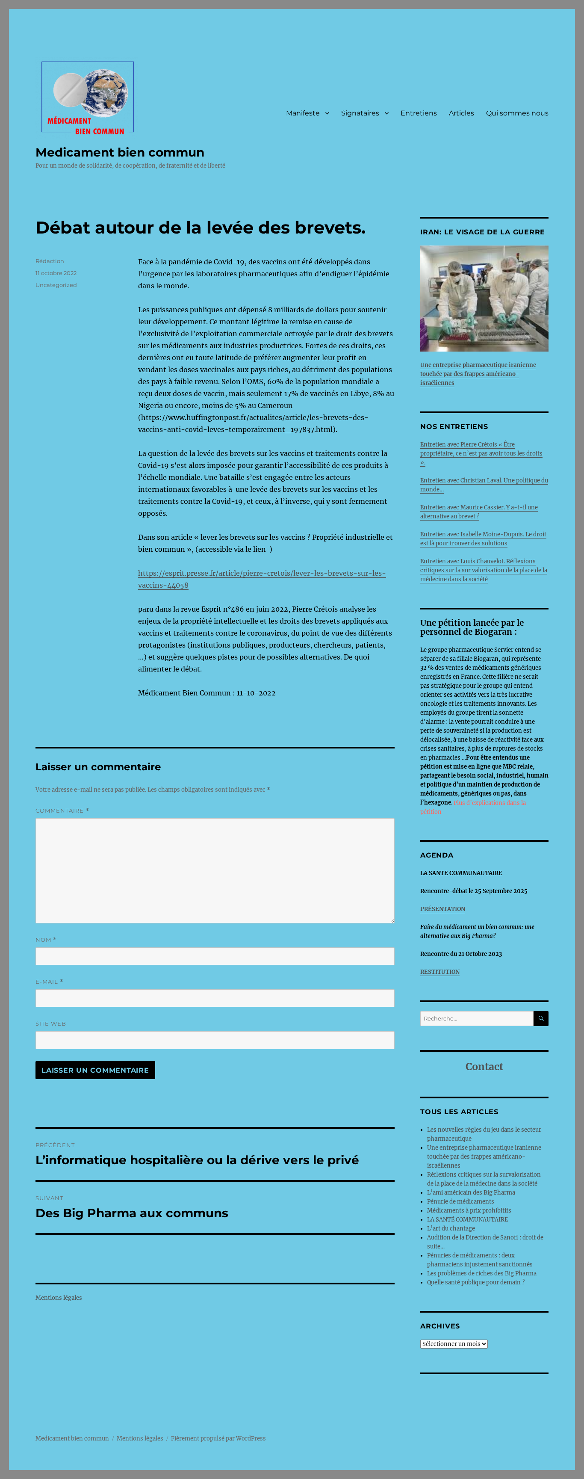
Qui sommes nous (517, 113)
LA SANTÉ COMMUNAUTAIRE (467, 1219)
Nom (46, 940)
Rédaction (49, 260)
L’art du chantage (451, 1228)
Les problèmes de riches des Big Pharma (482, 1273)
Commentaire (62, 810)
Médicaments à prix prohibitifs (470, 1210)
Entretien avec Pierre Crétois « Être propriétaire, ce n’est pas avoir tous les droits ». (481, 453)
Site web (50, 1023)
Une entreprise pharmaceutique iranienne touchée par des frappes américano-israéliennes (484, 1156)
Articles (461, 113)
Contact (484, 1066)
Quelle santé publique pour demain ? (476, 1282)
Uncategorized (56, 284)
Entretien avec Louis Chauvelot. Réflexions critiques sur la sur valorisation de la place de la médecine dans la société (483, 570)
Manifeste (303, 113)
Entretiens (419, 113)
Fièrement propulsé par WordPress (218, 1438)
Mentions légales (58, 1298)
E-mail (49, 981)
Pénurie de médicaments (461, 1201)
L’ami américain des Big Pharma (471, 1192)
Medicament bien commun (119, 152)
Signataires (360, 113)
